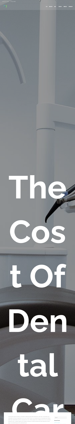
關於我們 (50, 6)
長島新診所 (71, 6)
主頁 (46, 6)
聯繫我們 (65, 6)
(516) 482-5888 (13, 1)
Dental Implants (57, 422)
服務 (55, 6)
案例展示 (60, 6)
